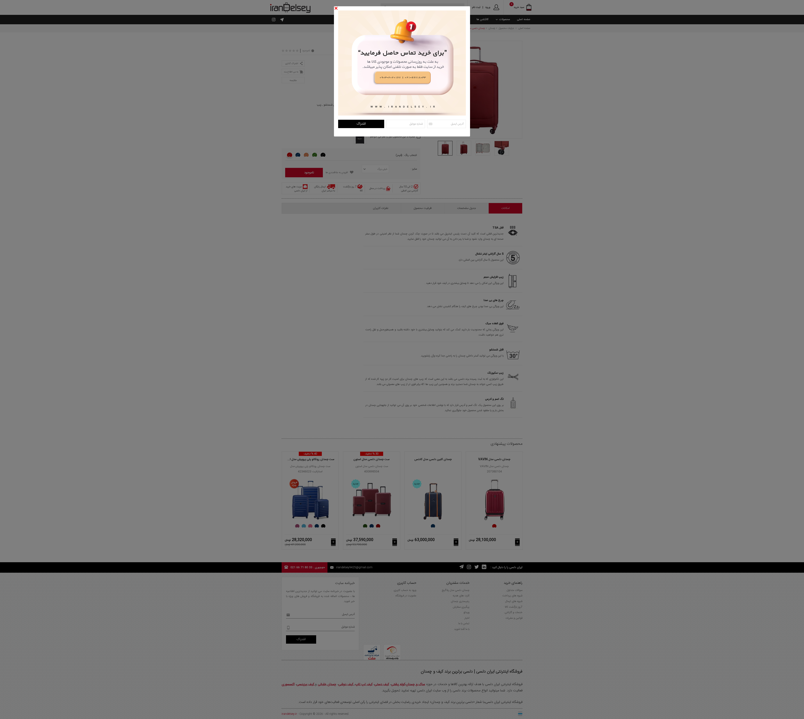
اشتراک (361, 124)
